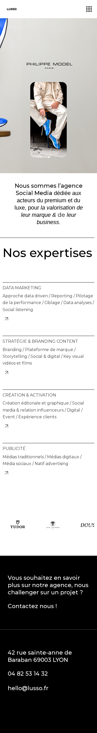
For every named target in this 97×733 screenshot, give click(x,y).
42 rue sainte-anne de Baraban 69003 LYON (40, 656)
